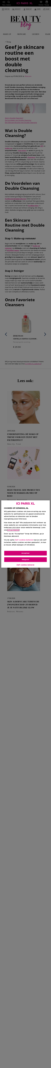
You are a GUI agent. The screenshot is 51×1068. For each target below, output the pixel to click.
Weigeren (25, 559)
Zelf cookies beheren (25, 565)
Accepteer (25, 553)
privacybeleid (13, 530)
